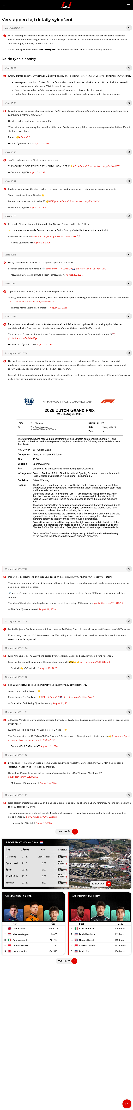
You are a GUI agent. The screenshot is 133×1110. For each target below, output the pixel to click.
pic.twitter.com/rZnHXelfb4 (86, 201)
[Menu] (129, 5)
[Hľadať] (4, 5)
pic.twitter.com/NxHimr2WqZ (78, 697)
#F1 (75, 166)
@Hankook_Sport (120, 736)
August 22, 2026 (41, 143)
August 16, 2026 (61, 703)
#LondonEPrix (15, 740)
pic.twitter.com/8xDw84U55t (95, 661)
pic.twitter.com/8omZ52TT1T (40, 301)
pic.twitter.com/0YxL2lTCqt (108, 603)
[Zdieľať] (129, 28)
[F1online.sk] (66, 5)
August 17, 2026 (44, 822)
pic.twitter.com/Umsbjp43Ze (45, 236)
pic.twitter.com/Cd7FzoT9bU (91, 268)
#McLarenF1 (52, 268)
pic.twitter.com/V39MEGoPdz (41, 816)
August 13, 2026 (48, 668)
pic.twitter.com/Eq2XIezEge (22, 338)
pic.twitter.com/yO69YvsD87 (105, 166)
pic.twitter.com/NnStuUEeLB (23, 776)
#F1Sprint (54, 201)
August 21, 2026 (47, 609)
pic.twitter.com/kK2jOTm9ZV (39, 740)
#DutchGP (24, 137)
